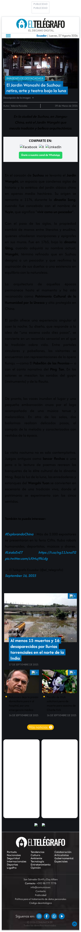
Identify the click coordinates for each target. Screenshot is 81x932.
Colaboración (62, 852)
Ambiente (36, 858)
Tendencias (37, 852)
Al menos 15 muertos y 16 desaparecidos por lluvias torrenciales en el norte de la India (37, 649)
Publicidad (40, 895)
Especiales (61, 861)
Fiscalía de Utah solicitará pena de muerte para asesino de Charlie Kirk (61, 703)
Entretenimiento (41, 864)
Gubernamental (64, 858)
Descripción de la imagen (17, 98)
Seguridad (13, 858)
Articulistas (61, 855)
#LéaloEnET (14, 552)
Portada (12, 852)
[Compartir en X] (41, 147)
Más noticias (38, 727)
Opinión (36, 867)
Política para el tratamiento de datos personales (40, 899)
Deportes (12, 864)
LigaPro (12, 867)
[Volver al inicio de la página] (74, 924)
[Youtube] (61, 916)
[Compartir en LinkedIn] (53, 147)
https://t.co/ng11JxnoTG (57, 552)
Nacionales (14, 855)
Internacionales (16, 861)
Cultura (35, 855)
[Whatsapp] (54, 916)
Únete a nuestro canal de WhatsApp (40, 155)
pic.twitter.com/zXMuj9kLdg (26, 558)
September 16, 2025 (20, 575)
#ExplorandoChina (19, 534)
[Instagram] (39, 916)
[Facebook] (46, 916)
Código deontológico (40, 903)
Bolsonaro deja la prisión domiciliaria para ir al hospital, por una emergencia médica (23, 703)
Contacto (41, 891)
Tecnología (37, 861)
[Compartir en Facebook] (28, 147)
